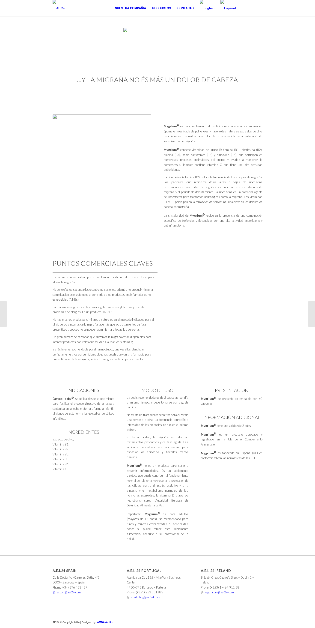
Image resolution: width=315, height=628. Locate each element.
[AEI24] (59, 8)
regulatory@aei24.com (219, 592)
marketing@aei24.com (145, 597)
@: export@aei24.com (67, 592)
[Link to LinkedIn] (252, 7)
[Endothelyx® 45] (3, 314)
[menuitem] (130, 8)
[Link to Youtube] (259, 7)
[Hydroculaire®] (311, 314)
